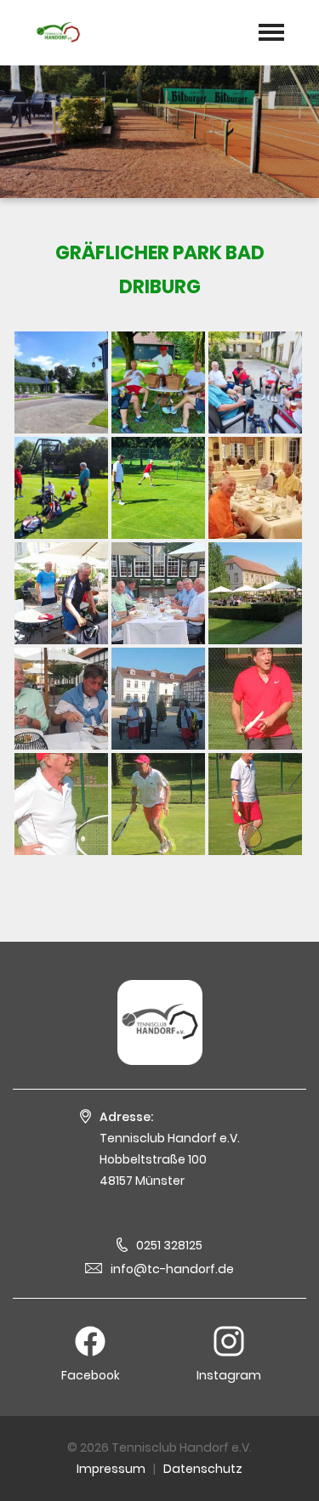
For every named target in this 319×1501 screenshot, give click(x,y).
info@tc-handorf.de (172, 1268)
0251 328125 (169, 1245)
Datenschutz (202, 1468)
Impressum (111, 1468)
